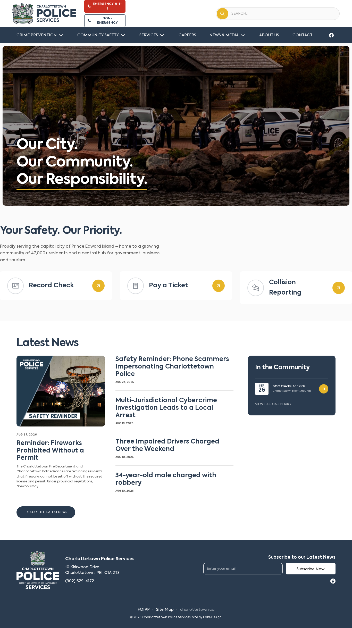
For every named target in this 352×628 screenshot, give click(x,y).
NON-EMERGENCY (107, 20)
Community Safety (98, 35)
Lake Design (212, 617)
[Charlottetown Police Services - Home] (44, 13)
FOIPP (144, 610)
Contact (302, 35)
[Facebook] (331, 35)
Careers (187, 35)
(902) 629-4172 (79, 581)
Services (148, 35)
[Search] (222, 13)
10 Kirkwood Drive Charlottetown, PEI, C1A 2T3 (92, 570)
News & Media (224, 35)
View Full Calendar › (273, 404)
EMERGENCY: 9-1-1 (107, 6)
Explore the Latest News (46, 512)
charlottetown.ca (197, 610)
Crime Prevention (36, 35)
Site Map (165, 610)
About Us (269, 35)
